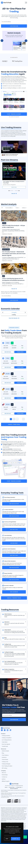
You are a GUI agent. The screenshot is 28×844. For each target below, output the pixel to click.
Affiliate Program (5, 781)
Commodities (8, 207)
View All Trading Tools (14, 598)
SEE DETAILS (8, 352)
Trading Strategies (6, 763)
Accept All (15, 838)
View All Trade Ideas (14, 424)
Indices (24, 207)
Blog (3, 753)
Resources (3, 748)
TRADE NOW (20, 352)
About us (4, 772)
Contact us (4, 777)
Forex (17, 207)
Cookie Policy (18, 787)
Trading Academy (6, 735)
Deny (7, 838)
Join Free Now (14, 26)
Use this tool (14, 529)
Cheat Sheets (5, 759)
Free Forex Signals (6, 744)
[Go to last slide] (2, 40)
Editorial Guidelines (14, 788)
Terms (6, 787)
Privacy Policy (11, 787)
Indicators (4, 757)
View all (13, 193)
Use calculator (14, 503)
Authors (3, 779)
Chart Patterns (5, 755)
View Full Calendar (13, 318)
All (2, 207)
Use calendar (14, 592)
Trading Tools (5, 761)
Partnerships (5, 774)
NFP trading (4, 768)
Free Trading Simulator (7, 766)
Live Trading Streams (6, 740)
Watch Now (14, 187)
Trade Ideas (4, 742)
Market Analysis (5, 751)
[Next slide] (25, 40)
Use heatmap (14, 543)
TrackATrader (5, 746)
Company (3, 770)
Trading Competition (6, 737)
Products (3, 733)
